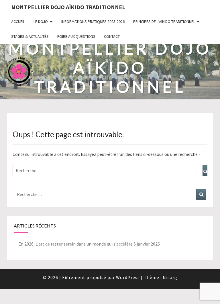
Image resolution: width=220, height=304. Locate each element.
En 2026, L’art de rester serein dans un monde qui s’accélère (75, 244)
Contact (112, 36)
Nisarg (170, 277)
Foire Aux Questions (76, 36)
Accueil (18, 21)
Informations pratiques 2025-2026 (93, 21)
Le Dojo (41, 21)
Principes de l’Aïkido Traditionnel (164, 21)
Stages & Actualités (30, 36)
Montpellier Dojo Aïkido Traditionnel (68, 7)
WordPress (128, 277)
